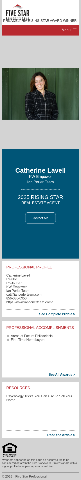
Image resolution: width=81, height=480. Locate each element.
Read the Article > (61, 435)
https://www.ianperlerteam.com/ (29, 302)
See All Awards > (62, 374)
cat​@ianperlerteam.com (24, 294)
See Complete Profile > (57, 314)
